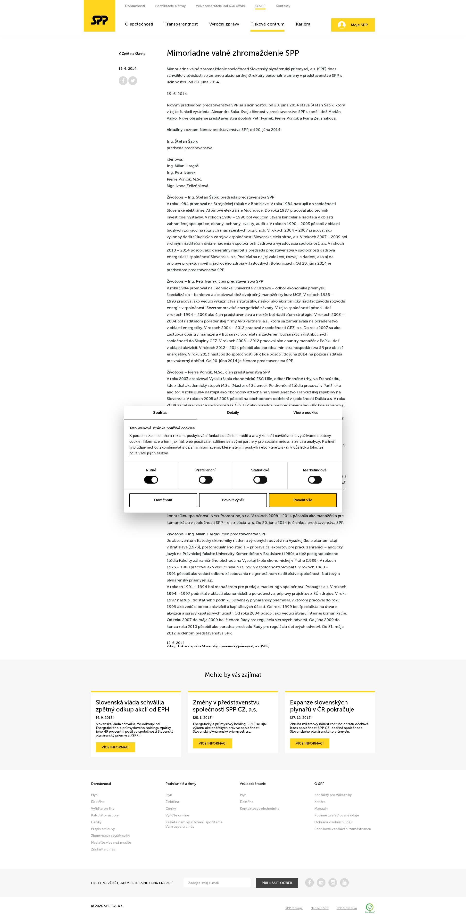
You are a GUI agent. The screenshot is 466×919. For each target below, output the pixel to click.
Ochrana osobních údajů (333, 822)
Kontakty (283, 6)
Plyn (94, 795)
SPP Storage (294, 908)
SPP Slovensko (347, 908)
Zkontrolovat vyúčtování (110, 836)
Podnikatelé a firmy (170, 6)
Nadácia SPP (320, 908)
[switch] (206, 480)
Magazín (321, 808)
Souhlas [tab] (160, 412)
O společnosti (139, 24)
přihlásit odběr (277, 883)
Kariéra (303, 24)
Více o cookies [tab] (305, 412)
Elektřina (98, 802)
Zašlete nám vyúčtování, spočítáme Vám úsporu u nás (194, 824)
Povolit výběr (233, 500)
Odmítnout (163, 500)
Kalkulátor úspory (105, 815)
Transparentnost (181, 24)
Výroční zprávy (224, 24)
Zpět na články (133, 53)
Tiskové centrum (267, 24)
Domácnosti (135, 6)
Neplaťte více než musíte (111, 843)
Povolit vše (302, 500)
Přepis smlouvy (103, 829)
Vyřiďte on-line (103, 808)
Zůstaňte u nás (103, 849)
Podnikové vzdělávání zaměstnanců (342, 829)
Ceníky (96, 822)
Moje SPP (359, 25)
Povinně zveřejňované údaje (336, 815)
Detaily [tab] (233, 412)
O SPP (260, 6)
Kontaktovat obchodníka (259, 808)
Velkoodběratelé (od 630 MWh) (220, 6)
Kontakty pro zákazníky (333, 795)
